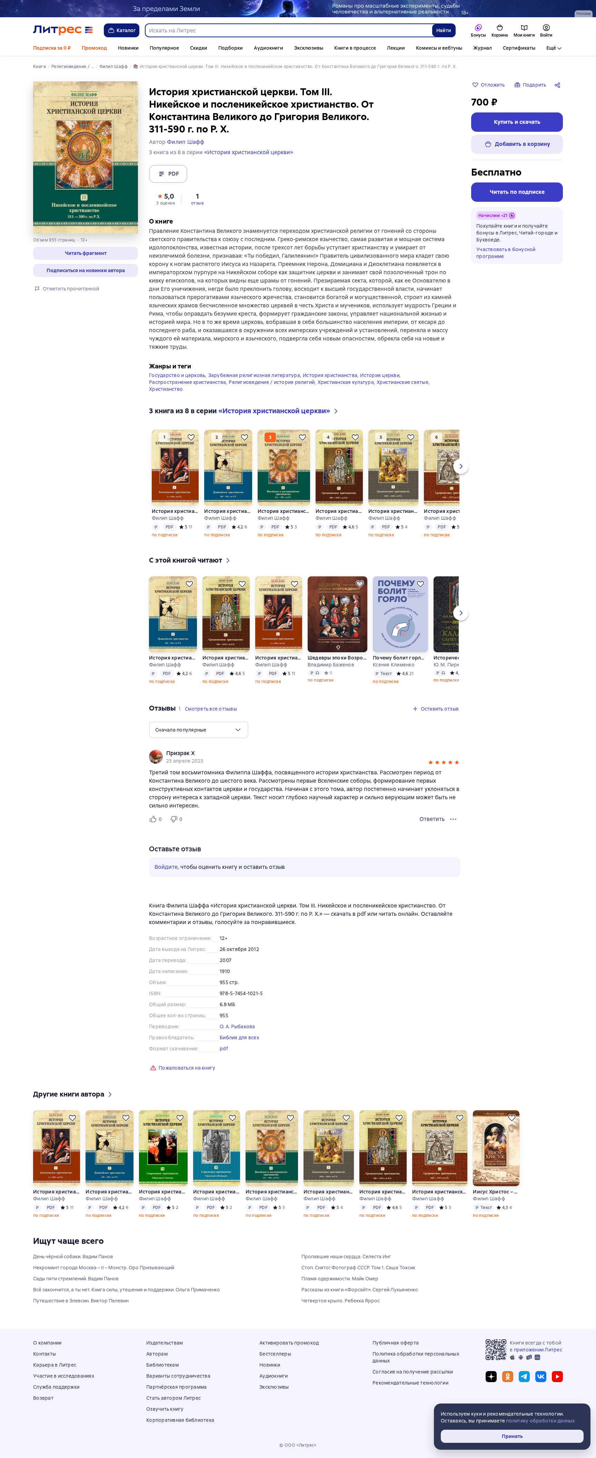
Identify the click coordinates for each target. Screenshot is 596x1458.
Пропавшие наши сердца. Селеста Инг (346, 1256)
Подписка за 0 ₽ (52, 48)
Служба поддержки (56, 1387)
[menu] (198, 730)
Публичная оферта (395, 1343)
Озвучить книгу (165, 1409)
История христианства (330, 375)
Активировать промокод (289, 1343)
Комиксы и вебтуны (439, 48)
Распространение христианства (187, 382)
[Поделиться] (559, 84)
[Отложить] (191, 437)
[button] (165, 199)
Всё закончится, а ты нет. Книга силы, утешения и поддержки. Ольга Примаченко (126, 1290)
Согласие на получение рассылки (412, 1372)
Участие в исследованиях (63, 1376)
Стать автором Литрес (173, 1398)
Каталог (126, 30)
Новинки (128, 48)
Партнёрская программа (176, 1387)
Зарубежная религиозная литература (254, 375)
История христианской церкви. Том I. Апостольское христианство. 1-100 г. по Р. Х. (175, 511)
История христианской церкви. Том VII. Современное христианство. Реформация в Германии (163, 1192)
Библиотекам (162, 1365)
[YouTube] (557, 1376)
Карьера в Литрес (54, 1365)
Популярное (164, 48)
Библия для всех (239, 1037)
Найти (443, 30)
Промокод (94, 48)
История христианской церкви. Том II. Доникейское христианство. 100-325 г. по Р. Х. (228, 511)
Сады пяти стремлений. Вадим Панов (76, 1279)
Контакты (44, 1354)
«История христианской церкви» (248, 152)
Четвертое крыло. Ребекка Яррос (340, 1301)
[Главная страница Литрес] (63, 30)
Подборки (230, 48)
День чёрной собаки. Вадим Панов (73, 1256)
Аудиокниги (268, 48)
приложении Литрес (538, 1350)
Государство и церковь (177, 375)
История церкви (379, 375)
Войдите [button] (166, 867)
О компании (47, 1343)
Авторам (157, 1354)
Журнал (482, 48)
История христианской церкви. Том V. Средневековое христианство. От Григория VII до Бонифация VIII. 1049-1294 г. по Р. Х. (393, 511)
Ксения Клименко (394, 665)
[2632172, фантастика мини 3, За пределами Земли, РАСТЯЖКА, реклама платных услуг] (298, 8)
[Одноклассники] (507, 1376)
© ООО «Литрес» (298, 1445)
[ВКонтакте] (540, 1376)
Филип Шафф (168, 518)
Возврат (43, 1398)
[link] (294, 753)
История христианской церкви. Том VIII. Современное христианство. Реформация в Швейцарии (216, 1192)
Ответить (432, 819)
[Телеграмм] (524, 1376)
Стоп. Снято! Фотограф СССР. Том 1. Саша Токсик (358, 1267)
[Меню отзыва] (453, 819)
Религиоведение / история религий (272, 382)
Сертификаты (519, 48)
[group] (304, 756)
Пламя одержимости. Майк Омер (339, 1279)
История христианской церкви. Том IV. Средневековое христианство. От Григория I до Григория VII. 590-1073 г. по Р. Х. (339, 511)
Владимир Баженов (331, 665)
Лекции (396, 48)
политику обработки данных (540, 1421)
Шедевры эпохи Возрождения (337, 658)
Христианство (166, 389)
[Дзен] (491, 1376)
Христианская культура (346, 382)
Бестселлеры (275, 1354)
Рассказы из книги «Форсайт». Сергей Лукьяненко (359, 1290)
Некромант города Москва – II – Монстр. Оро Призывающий (103, 1267)
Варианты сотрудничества (178, 1376)
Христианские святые (402, 382)
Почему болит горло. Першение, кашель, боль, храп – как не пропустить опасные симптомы (400, 658)
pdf (224, 1048)
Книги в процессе (355, 48)
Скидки (198, 48)
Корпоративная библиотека (180, 1420)
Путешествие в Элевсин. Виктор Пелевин (81, 1301)
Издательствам (164, 1343)
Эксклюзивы (308, 48)
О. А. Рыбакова (237, 1026)
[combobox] (288, 30)
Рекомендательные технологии (410, 1383)
